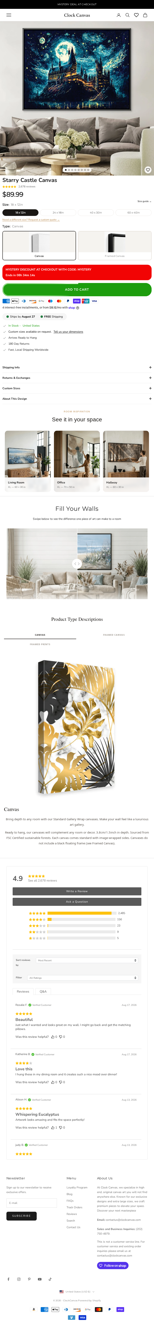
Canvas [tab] (40, 634)
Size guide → (145, 201)
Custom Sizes (11, 388)
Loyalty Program (77, 1187)
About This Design (14, 399)
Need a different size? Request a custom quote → (31, 220)
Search (71, 1221)
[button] (77, 913)
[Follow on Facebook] (8, 1279)
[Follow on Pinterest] (29, 1279)
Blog (69, 1194)
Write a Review (77, 891)
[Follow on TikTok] (50, 1279)
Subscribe (21, 1216)
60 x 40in (134, 212)
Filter (19, 977)
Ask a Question (77, 902)
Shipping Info (11, 367)
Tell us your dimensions (68, 332)
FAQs (70, 1201)
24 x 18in (58, 212)
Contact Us (73, 1227)
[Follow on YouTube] (40, 1279)
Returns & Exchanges (16, 378)
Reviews (72, 1214)
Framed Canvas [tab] (114, 634)
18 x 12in (20, 212)
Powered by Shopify (89, 1300)
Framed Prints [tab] (40, 644)
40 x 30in (96, 212)
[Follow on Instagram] (19, 1279)
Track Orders (74, 1207)
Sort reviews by (23, 962)
